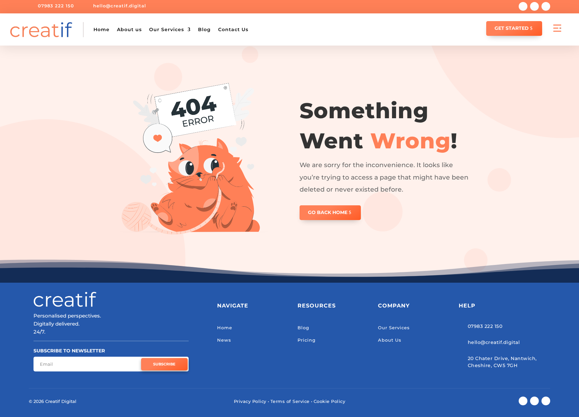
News (224, 340)
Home (101, 29)
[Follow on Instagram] (545, 6)
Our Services (166, 29)
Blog (204, 29)
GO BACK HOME (327, 212)
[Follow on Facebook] (523, 6)
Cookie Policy (329, 401)
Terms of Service (290, 401)
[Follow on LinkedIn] (534, 6)
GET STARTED (512, 28)
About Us (389, 340)
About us (129, 29)
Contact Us (233, 29)
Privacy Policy (250, 401)
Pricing (307, 340)
